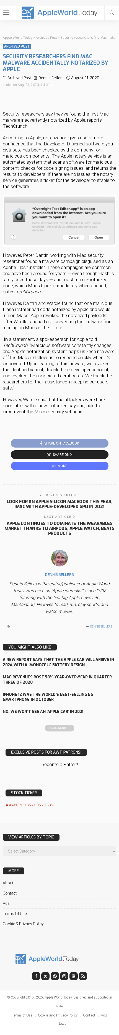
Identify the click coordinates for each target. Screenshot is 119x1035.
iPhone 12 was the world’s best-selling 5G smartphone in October (48, 697)
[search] (112, 13)
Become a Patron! (59, 764)
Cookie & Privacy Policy (23, 924)
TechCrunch (15, 126)
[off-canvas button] (6, 12)
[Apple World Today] (59, 12)
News (62, 1023)
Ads (6, 903)
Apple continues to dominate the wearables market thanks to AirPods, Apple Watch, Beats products (59, 528)
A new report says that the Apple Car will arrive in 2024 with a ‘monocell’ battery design (58, 662)
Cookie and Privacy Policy (57, 1015)
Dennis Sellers (51, 77)
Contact (10, 893)
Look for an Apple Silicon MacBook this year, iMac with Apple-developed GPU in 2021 (60, 504)
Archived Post (17, 46)
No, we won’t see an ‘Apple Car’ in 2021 (43, 711)
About (8, 883)
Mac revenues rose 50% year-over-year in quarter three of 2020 (57, 680)
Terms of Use (15, 913)
